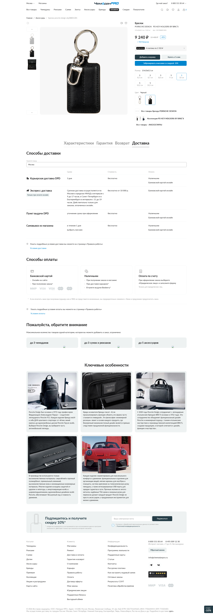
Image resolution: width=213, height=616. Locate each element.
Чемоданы (31, 546)
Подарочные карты (116, 555)
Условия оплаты (38, 313)
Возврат (122, 143)
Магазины (43, 3)
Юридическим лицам (76, 590)
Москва (29, 3)
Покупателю (138, 9)
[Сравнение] (167, 9)
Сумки (29, 555)
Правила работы (74, 572)
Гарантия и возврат (75, 559)
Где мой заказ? (162, 3)
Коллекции (31, 577)
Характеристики (79, 143)
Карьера (71, 568)
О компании (72, 563)
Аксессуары (31, 563)
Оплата (70, 577)
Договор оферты (74, 581)
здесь (171, 611)
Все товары (31, 9)
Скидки (126, 9)
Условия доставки (38, 248)
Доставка (140, 143)
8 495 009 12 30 (173, 541)
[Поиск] (161, 9)
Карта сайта (31, 586)
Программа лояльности (118, 550)
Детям (29, 559)
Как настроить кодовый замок (121, 572)
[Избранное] (173, 9)
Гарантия (104, 143)
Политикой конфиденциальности (128, 526)
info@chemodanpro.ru (158, 557)
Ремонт (70, 550)
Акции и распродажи (36, 581)
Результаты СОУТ (116, 581)
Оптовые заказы (115, 577)
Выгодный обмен (75, 599)
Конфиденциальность (118, 546)
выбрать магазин (74, 230)
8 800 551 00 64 (155, 541)
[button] (178, 9)
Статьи (111, 559)
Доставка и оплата (75, 555)
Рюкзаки (30, 550)
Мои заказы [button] (72, 586)
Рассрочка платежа (116, 568)
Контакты (112, 563)
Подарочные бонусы (76, 595)
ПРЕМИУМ (114, 10)
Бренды (30, 568)
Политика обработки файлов (121, 586)
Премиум (30, 572)
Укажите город (31, 161)
